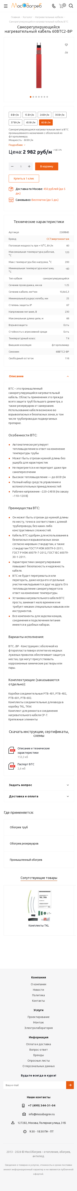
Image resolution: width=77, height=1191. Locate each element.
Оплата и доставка (38, 1044)
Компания (38, 977)
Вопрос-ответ (38, 1049)
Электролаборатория (38, 1027)
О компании (38, 984)
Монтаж (38, 1022)
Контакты (38, 1000)
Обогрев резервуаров (24, 843)
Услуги (38, 1010)
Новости (38, 989)
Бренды (38, 1055)
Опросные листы (38, 1060)
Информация (38, 1037)
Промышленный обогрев (26, 859)
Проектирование (39, 1017)
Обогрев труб (19, 827)
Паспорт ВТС (26, 764)
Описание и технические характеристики (34, 750)
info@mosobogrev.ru (42, 1114)
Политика (38, 995)
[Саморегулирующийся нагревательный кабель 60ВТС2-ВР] (39, 65)
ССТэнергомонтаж (58, 238)
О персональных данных (39, 1066)
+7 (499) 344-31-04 (41, 1105)
